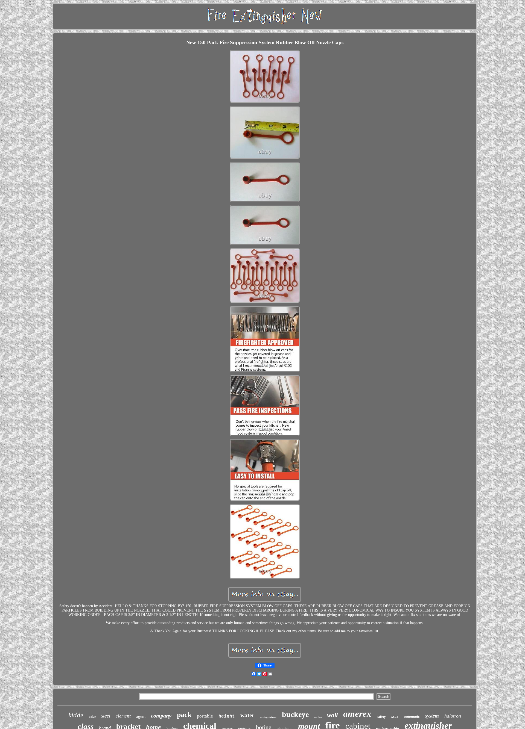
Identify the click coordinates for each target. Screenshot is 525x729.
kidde (75, 715)
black (394, 717)
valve (92, 717)
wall (332, 715)
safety (381, 717)
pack (184, 715)
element (123, 716)
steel (105, 716)
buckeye (295, 714)
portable (205, 716)
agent (140, 716)
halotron (452, 716)
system (432, 716)
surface (318, 717)
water (247, 715)
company (161, 716)
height (226, 716)
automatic (412, 717)
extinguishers (268, 717)
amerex (357, 714)
